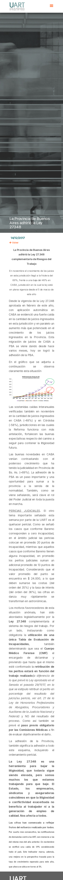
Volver (15, 242)
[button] (51, 5)
